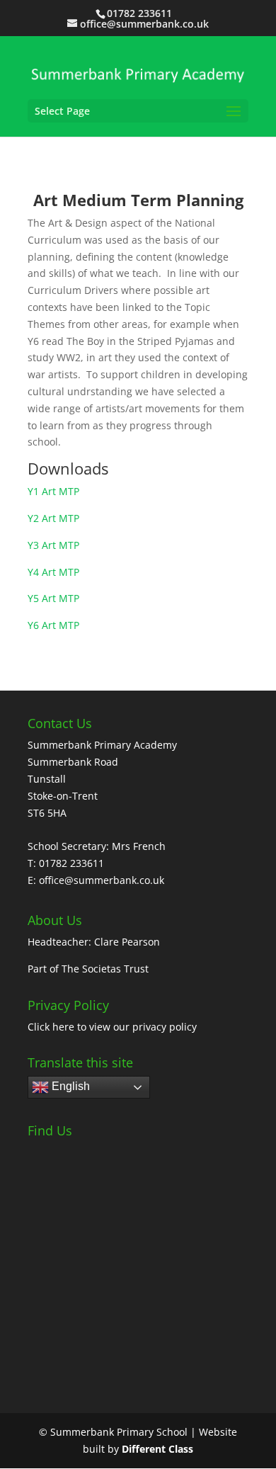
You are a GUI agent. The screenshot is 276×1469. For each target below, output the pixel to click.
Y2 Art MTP (53, 518)
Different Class (157, 1449)
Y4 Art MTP (53, 572)
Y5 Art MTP (53, 598)
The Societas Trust (105, 968)
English (69, 1086)
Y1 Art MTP (53, 491)
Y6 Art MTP (53, 625)
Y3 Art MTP (53, 545)
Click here (51, 1026)
